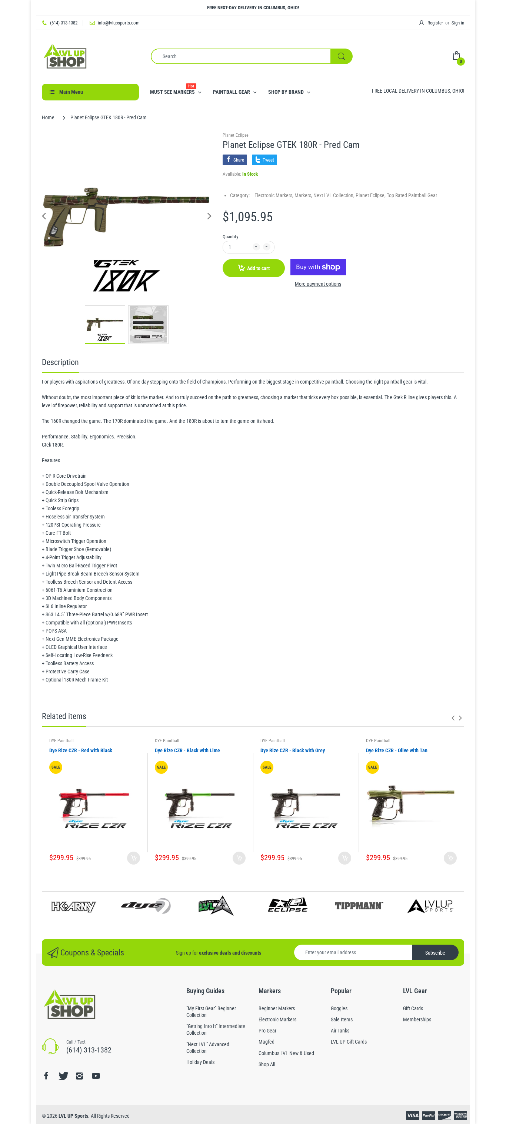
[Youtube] (96, 1076)
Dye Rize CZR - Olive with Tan (396, 750)
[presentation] (453, 717)
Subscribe (435, 953)
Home (48, 117)
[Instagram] (79, 1076)
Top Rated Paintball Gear (412, 195)
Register (435, 23)
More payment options (318, 284)
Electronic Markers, (273, 195)
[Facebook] (46, 1076)
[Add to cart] (133, 858)
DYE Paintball (61, 740)
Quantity (230, 236)
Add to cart (258, 268)
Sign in (458, 23)
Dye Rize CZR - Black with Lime (187, 750)
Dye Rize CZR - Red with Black (80, 750)
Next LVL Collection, (333, 195)
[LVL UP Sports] (65, 56)
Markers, (303, 195)
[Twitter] (63, 1076)
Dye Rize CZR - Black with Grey (292, 750)
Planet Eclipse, (371, 195)
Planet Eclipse (236, 135)
